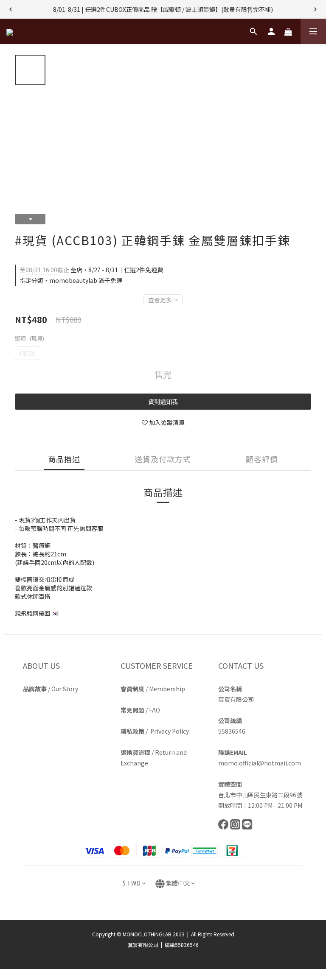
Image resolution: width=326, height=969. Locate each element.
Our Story (64, 688)
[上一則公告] (10, 9)
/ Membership (153, 688)
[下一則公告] (315, 9)
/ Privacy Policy (155, 731)
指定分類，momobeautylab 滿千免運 (71, 280)
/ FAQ (140, 710)
